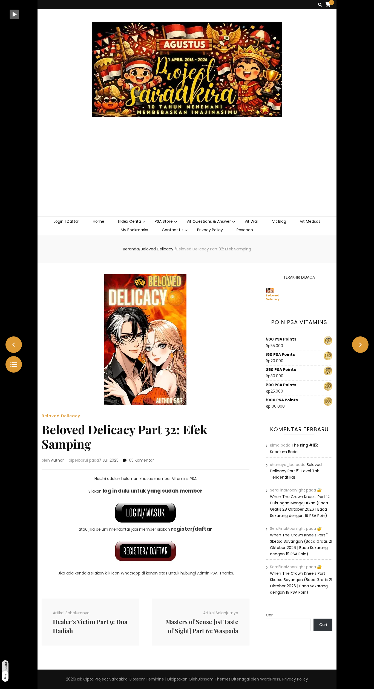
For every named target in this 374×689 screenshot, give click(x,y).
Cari (270, 615)
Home (98, 221)
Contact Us (172, 230)
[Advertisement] (187, 175)
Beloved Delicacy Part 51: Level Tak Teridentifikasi (296, 471)
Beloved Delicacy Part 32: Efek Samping (273, 297)
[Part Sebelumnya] (13, 344)
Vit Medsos (310, 221)
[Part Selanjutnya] (360, 344)
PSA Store (164, 221)
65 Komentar (141, 460)
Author (57, 460)
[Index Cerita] (13, 364)
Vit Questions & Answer (208, 221)
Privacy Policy (210, 230)
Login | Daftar (66, 221)
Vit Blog (279, 221)
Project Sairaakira (111, 679)
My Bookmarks (134, 230)
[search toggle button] (320, 5)
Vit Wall (251, 221)
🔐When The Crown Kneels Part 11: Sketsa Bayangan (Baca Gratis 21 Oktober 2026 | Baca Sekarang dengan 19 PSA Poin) (301, 541)
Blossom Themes (214, 679)
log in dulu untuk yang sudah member (152, 490)
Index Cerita (129, 221)
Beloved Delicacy (61, 416)
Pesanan (245, 230)
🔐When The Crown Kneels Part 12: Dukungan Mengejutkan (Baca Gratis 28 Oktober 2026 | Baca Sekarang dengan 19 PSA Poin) (300, 502)
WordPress (270, 679)
